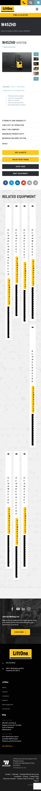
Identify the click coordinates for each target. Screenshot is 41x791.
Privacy (25, 776)
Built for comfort (11, 130)
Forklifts (9, 31)
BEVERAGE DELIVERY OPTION (14, 138)
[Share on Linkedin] (17, 182)
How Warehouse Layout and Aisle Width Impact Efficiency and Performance (11, 739)
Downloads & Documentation (13, 90)
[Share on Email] (23, 182)
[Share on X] (11, 182)
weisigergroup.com (19, 767)
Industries (21, 87)
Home (3, 31)
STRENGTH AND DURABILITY (14, 121)
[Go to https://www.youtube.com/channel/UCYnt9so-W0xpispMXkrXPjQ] (17, 609)
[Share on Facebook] (5, 182)
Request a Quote (9, 322)
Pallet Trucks (18, 31)
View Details (9, 292)
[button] (20, 15)
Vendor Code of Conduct (26, 779)
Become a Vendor (9, 779)
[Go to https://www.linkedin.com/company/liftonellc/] (23, 609)
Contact (8, 774)
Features (6, 87)
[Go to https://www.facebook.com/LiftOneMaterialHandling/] (12, 609)
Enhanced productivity (13, 134)
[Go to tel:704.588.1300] (20, 663)
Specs (13, 87)
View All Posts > (7, 746)
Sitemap (15, 774)
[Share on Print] (29, 182)
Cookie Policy (34, 776)
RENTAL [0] (37, 2)
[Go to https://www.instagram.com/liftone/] (28, 609)
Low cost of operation (13, 125)
